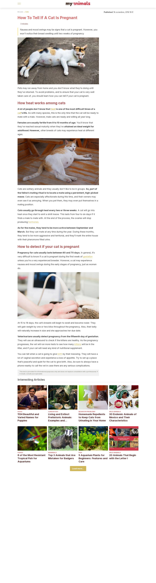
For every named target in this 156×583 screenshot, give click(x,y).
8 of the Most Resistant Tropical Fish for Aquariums (31, 458)
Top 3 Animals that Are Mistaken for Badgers (61, 457)
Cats (27, 12)
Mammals (52, 452)
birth (60, 354)
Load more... (78, 468)
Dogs (20, 412)
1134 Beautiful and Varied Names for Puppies (28, 417)
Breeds (20, 12)
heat (53, 109)
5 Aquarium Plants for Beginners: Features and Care (93, 458)
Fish (80, 452)
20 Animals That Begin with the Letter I (122, 457)
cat (19, 113)
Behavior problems (87, 412)
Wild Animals (115, 412)
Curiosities (53, 412)
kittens (77, 344)
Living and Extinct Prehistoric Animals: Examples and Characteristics (60, 417)
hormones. (33, 222)
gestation (88, 256)
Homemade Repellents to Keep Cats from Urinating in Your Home (92, 417)
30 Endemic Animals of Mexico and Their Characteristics (122, 417)
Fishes (20, 452)
